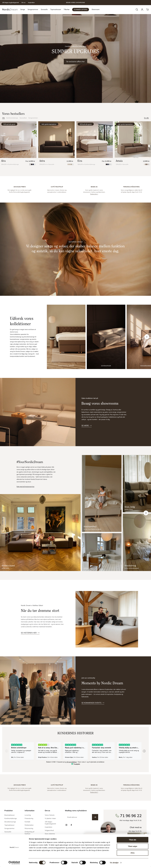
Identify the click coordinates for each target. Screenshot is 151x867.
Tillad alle (132, 840)
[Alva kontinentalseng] (101, 493)
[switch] (64, 862)
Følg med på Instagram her (25, 486)
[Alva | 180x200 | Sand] (18, 139)
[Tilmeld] (95, 817)
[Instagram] (66, 824)
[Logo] (10, 9)
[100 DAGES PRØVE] (19, 190)
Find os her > (94, 194)
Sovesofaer (23, 118)
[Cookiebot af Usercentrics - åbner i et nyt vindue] (14, 862)
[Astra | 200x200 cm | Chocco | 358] (56, 139)
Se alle (146, 118)
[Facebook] (71, 824)
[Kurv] (147, 9)
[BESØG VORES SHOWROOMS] (75, 3)
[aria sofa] (40, 532)
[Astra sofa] (101, 552)
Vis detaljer (114, 863)
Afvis (133, 853)
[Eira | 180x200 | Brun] (94, 139)
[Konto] (142, 9)
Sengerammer (33, 118)
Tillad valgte (132, 846)
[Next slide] (146, 336)
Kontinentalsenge (12, 118)
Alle (3, 118)
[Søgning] (137, 9)
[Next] (145, 513)
